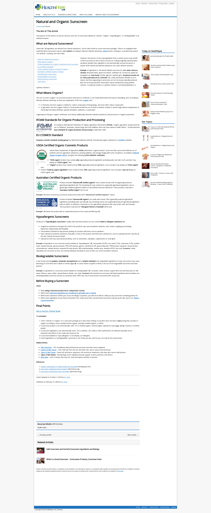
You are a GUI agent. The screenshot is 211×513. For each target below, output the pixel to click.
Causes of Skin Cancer (48, 350)
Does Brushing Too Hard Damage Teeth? (162, 94)
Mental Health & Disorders (107, 15)
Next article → (132, 435)
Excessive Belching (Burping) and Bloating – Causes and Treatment (162, 183)
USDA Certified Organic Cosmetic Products (52, 69)
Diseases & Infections (67, 15)
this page (120, 471)
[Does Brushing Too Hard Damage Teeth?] (145, 97)
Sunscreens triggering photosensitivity (54, 369)
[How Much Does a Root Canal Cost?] (145, 88)
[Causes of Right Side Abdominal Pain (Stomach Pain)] (145, 158)
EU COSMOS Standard (45, 67)
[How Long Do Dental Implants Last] (145, 78)
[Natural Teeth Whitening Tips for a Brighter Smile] (145, 115)
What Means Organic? (45, 62)
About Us (144, 3)
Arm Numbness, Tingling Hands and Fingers (162, 146)
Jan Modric (46, 26)
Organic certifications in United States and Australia (59, 367)
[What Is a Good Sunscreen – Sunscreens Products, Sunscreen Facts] (40, 462)
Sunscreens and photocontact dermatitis (55, 371)
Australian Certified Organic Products (50, 72)
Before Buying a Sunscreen (47, 79)
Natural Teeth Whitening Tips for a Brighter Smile (162, 112)
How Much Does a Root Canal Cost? (162, 84)
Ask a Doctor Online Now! (48, 311)
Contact (171, 3)
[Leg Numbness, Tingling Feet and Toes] (145, 140)
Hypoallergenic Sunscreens (46, 74)
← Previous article (44, 435)
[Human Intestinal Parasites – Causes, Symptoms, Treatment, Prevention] (145, 168)
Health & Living (85, 15)
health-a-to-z (49, 15)
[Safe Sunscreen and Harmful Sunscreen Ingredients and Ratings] (40, 452)
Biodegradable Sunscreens (46, 77)
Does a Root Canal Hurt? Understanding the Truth (159, 103)
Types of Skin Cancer (48, 352)
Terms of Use (153, 3)
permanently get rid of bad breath (162, 56)
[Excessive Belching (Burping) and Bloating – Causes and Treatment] (145, 186)
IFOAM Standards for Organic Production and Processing (57, 64)
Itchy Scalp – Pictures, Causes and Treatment (162, 174)
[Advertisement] (54, 403)
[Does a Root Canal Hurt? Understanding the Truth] (145, 106)
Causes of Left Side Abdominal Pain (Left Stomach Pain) (162, 128)
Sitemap (60, 510)
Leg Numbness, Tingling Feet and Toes (161, 137)
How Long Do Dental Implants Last (162, 75)
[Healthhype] (51, 7)
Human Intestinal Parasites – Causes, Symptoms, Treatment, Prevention (161, 166)
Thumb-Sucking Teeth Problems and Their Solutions (163, 66)
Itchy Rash (44, 357)
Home (138, 3)
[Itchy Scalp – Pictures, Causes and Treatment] (145, 177)
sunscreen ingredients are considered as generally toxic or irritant (73, 293)
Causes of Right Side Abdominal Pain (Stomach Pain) (161, 155)
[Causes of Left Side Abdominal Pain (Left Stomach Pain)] (145, 131)
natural (105, 51)
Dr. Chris (67, 377)
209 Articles (57, 424)
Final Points (41, 82)
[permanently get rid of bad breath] (145, 60)
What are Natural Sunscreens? (48, 59)
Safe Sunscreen (46, 347)
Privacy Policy (163, 3)
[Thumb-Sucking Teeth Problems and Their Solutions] (145, 69)
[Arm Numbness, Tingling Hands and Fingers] (145, 149)
